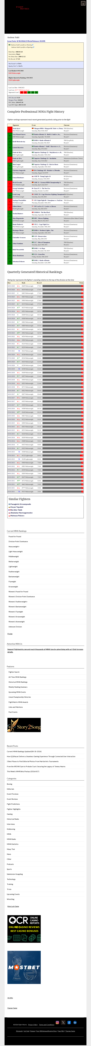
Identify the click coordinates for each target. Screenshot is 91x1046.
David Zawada (17, 182)
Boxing (9, 784)
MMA (9, 834)
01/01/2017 (11, 405)
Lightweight (13, 566)
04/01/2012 (11, 473)
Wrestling (10, 899)
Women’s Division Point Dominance (22, 597)
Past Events (13, 712)
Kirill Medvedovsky (19, 141)
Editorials (10, 789)
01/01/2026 (11, 289)
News (9, 854)
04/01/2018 (11, 387)
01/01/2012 (11, 477)
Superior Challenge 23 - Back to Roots (46, 164)
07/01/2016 (11, 412)
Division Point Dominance (18, 541)
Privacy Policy (33, 1025)
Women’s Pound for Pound (18, 592)
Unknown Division (15, 627)
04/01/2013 (11, 459)
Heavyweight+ (14, 547)
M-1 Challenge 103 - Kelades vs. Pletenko (47, 170)
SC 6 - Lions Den (39, 254)
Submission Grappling (15, 874)
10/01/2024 (11, 307)
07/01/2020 (11, 358)
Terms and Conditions (46, 1025)
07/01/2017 (11, 398)
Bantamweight (14, 577)
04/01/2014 (11, 444)
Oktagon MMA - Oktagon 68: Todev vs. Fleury (48, 128)
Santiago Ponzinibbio (19, 200)
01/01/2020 (11, 365)
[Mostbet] (24, 983)
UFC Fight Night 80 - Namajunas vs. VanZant (48, 200)
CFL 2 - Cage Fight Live (41, 224)
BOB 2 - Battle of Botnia (41, 260)
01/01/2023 (11, 333)
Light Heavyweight (16, 551)
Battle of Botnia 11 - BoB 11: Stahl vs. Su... (47, 134)
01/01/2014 (11, 448)
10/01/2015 (11, 423)
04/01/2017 (11, 401)
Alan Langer (17, 164)
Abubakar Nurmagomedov (22, 513)
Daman (32, 1031)
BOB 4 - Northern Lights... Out (43, 230)
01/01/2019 (11, 376)
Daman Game (12, 1008)
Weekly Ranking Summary (18, 687)
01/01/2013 (11, 462)
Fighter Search (14, 672)
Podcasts (10, 864)
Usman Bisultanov (18, 177)
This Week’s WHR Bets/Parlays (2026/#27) (23, 771)
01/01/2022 (11, 347)
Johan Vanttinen (18, 243)
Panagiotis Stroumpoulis (21, 504)
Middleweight (14, 556)
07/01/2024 (11, 311)
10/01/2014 (11, 437)
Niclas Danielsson (18, 255)
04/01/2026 (11, 286)
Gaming (10, 814)
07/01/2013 (11, 455)
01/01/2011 (11, 491)
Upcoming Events (13, 894)
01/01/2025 (11, 304)
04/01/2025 (11, 300)
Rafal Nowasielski (18, 249)
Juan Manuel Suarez (19, 134)
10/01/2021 (11, 351)
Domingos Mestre (18, 230)
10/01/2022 (11, 336)
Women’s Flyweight (16, 612)
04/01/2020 (11, 362)
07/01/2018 (11, 383)
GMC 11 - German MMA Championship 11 (47, 182)
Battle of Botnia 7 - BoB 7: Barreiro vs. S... (47, 146)
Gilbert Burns (17, 206)
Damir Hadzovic (18, 224)
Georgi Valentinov (18, 188)
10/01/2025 (11, 293)
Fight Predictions (13, 804)
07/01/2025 (11, 297)
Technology (11, 879)
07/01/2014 (11, 441)
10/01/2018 (11, 380)
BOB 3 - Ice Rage (39, 248)
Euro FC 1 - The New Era (42, 188)
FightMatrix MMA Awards (18, 702)
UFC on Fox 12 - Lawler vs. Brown (45, 206)
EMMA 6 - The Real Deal (42, 212)
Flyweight (12, 582)
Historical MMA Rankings (18, 682)
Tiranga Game (70, 1031)
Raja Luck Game (13, 906)
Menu (83, 3)
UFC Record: (12, 97)
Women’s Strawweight (17, 617)
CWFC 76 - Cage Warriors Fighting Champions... (49, 194)
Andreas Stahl (13, 37)
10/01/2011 (11, 481)
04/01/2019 (11, 372)
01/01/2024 (11, 318)
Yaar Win (61, 1031)
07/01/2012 (11, 470)
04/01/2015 (11, 430)
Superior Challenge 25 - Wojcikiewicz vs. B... (48, 152)
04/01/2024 (11, 315)
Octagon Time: (13, 100)
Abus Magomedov (18, 218)
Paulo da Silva (17, 152)
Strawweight (13, 587)
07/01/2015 (11, 426)
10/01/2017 (11, 394)
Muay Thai (11, 849)
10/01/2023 (11, 322)
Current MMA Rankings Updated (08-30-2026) (24, 751)
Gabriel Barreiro (18, 147)
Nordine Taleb (16, 510)
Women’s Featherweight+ (18, 602)
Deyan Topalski (17, 507)
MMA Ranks (11, 839)
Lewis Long (16, 194)
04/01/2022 (11, 344)
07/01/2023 (11, 325)
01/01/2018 (11, 390)
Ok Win (10, 998)
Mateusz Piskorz (17, 515)
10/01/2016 (11, 408)
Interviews (11, 824)
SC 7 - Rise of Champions (42, 242)
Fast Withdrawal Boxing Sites (46, 1031)
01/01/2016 (11, 419)
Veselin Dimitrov (18, 213)
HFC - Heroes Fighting (41, 218)
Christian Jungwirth (19, 170)
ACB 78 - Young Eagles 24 (42, 176)
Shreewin (19, 1031)
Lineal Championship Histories (20, 697)
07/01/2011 (11, 484)
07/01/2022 (11, 340)
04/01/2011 (11, 488)
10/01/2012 (11, 466)
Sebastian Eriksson (19, 261)
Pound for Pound (15, 536)
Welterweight (14, 562)
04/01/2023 (11, 329)
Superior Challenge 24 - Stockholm (45, 158)
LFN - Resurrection (40, 236)
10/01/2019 (11, 369)
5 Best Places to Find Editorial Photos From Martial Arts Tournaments (33, 761)
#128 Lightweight (14, 80)
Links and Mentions (16, 707)
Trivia (9, 889)
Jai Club (26, 1031)
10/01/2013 (11, 452)
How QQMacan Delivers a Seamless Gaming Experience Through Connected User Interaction (41, 756)
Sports (9, 869)
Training (10, 884)
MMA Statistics (12, 844)
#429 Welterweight (14, 73)
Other (9, 859)
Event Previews (12, 794)
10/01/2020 (11, 354)
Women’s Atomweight (17, 622)
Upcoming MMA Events (17, 692)
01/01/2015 (11, 434)
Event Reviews (12, 799)
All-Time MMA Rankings (17, 677)
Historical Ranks (13, 819)
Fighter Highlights (14, 809)
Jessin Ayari (25, 90)
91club (9, 634)
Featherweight (14, 572)
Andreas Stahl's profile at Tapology (22, 47)
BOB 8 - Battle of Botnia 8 (42, 140)
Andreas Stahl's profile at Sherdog (21, 45)
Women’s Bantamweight (17, 607)
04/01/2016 (11, 416)
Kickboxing (11, 829)
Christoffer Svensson (19, 237)
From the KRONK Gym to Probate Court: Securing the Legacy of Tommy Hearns (36, 766)
